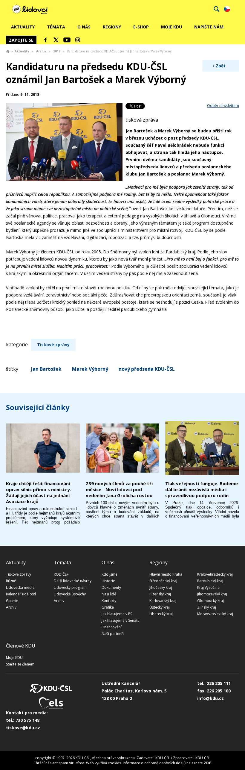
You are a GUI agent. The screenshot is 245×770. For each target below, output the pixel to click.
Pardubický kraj (210, 580)
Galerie (12, 600)
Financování (112, 627)
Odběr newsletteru (223, 105)
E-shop (141, 27)
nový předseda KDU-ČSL (147, 369)
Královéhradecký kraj (215, 574)
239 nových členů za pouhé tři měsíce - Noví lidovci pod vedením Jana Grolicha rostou (119, 489)
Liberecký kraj (161, 613)
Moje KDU (171, 27)
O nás (84, 27)
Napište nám (208, 27)
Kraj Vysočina (208, 587)
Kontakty (109, 600)
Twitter (56, 40)
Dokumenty (111, 587)
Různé (11, 580)
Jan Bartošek (46, 369)
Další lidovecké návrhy (72, 580)
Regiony (112, 27)
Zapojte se (21, 40)
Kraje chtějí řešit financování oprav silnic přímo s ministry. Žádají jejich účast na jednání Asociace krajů (38, 492)
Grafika (108, 607)
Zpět (221, 66)
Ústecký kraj (159, 607)
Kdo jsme (109, 574)
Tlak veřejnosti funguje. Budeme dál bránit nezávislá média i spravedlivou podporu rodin (201, 489)
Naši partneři (113, 633)
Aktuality (23, 27)
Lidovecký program (70, 587)
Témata (56, 27)
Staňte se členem (20, 664)
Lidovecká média (20, 587)
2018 (56, 51)
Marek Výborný (90, 369)
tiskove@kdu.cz (23, 727)
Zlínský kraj (206, 607)
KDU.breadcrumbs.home (8, 51)
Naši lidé (109, 594)
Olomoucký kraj (210, 600)
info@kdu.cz (210, 698)
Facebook (45, 40)
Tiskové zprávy (53, 344)
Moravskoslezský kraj (215, 613)
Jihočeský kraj (160, 587)
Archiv (41, 51)
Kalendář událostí (21, 594)
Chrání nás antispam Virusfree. (59, 763)
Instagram (78, 40)
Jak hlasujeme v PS (117, 613)
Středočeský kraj (163, 580)
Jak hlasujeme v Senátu (121, 620)
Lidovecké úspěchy (70, 594)
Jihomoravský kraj (212, 594)
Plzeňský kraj (160, 594)
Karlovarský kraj (162, 600)
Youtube (67, 40)
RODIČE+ (61, 574)
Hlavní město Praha (165, 574)
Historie (108, 580)
